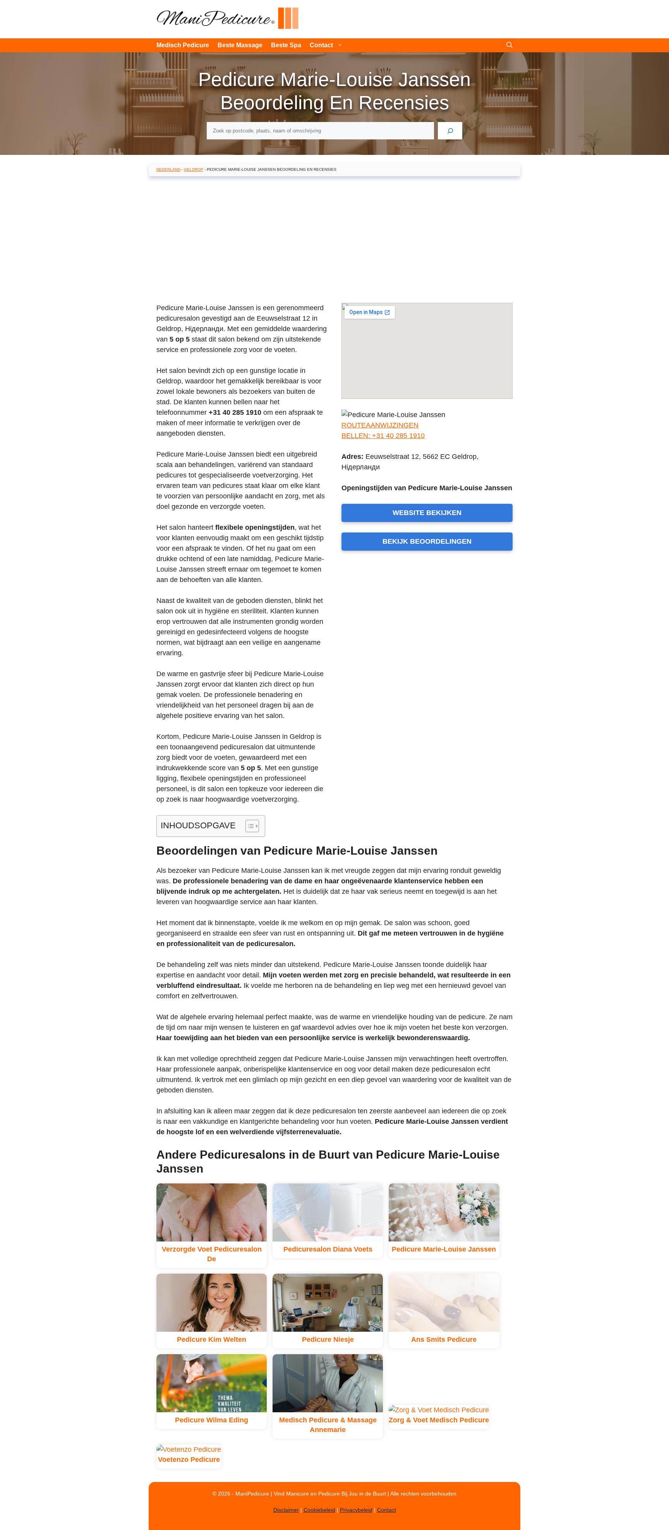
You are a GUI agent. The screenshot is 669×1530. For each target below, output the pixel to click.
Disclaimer (286, 1510)
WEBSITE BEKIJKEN (427, 513)
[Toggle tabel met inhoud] (248, 826)
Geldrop (193, 169)
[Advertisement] (334, 238)
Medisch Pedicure (182, 45)
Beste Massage (240, 45)
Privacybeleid (356, 1510)
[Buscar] (450, 130)
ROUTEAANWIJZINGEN (380, 425)
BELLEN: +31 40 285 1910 (383, 436)
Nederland (168, 169)
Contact (321, 45)
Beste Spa (286, 45)
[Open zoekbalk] (509, 45)
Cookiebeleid (319, 1510)
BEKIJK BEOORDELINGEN (427, 541)
